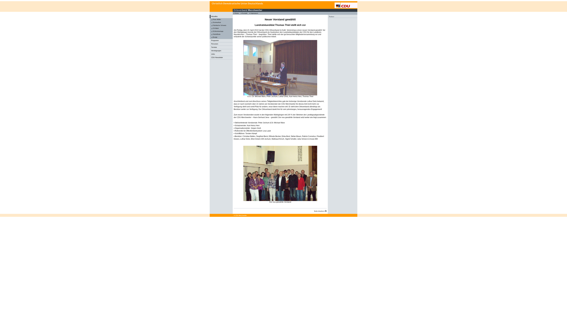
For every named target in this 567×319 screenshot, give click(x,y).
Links (213, 54)
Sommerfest (217, 22)
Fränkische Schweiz (219, 25)
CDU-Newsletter (217, 57)
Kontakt (244, 13)
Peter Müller (217, 19)
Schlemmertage (218, 31)
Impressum (254, 13)
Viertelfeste (216, 34)
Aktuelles (214, 16)
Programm (215, 40)
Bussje (215, 37)
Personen (214, 44)
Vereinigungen (216, 51)
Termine (214, 47)
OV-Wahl (216, 28)
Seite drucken (319, 211)
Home (237, 13)
